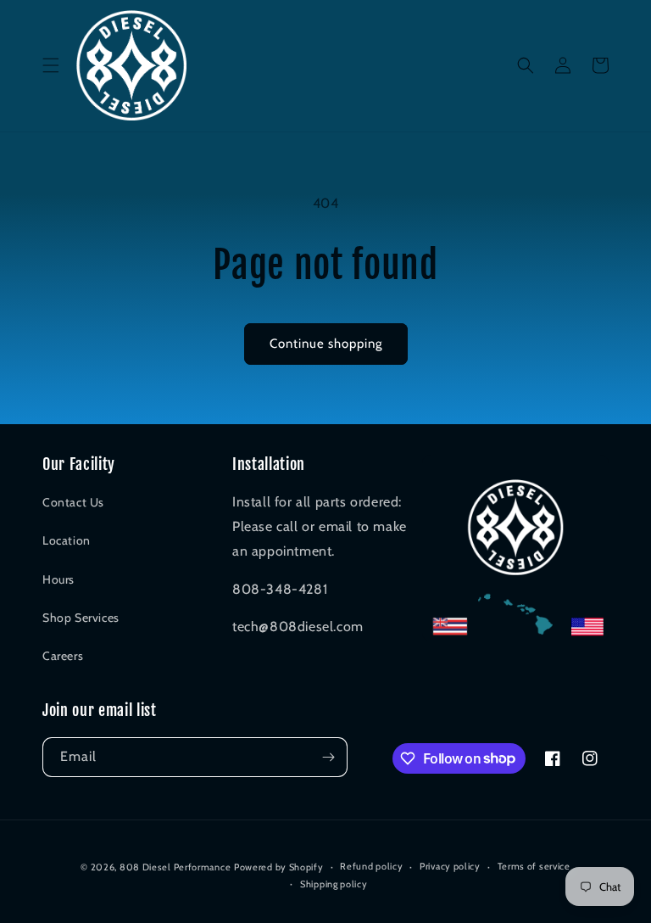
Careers (62, 655)
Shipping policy (334, 884)
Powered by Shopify (279, 867)
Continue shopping (326, 343)
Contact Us (73, 502)
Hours (58, 579)
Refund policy (371, 866)
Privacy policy (450, 866)
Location (66, 540)
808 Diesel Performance (175, 867)
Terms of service (534, 866)
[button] (51, 65)
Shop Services (81, 617)
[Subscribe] (328, 757)
